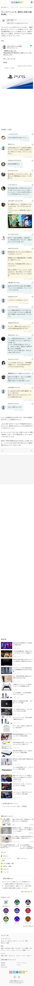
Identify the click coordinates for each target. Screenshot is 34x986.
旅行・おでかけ (16, 948)
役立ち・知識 (7, 866)
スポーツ (15, 941)
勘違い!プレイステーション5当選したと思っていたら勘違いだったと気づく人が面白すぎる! (22, 777)
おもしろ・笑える (17, 781)
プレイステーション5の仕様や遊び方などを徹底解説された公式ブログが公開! (22, 669)
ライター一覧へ (27, 926)
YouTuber (7, 948)
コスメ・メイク (6, 858)
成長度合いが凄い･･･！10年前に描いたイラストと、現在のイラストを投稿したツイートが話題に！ (22, 829)
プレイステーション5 (9, 806)
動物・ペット (27, 950)
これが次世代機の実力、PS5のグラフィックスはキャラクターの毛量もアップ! (22, 652)
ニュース (15, 689)
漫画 (2, 948)
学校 (26, 941)
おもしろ (5, 869)
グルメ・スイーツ (16, 950)
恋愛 (13, 824)
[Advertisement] (17, 109)
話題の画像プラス (12, 20)
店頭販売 (24, 806)
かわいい (5, 856)
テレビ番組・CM (8, 863)
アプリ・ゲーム (16, 648)
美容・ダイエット (22, 858)
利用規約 (3, 962)
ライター (19, 965)
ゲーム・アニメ (5, 950)
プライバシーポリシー (22, 962)
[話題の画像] (16, 2)
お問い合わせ (4, 967)
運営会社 (3, 965)
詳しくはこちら (26, 891)
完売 (18, 806)
